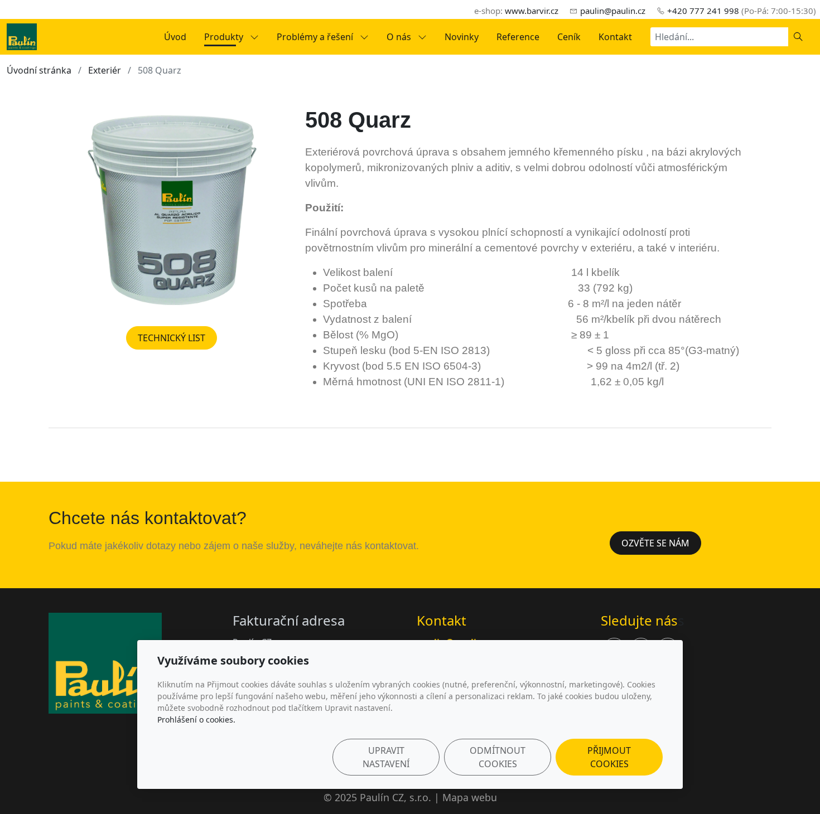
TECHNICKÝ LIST (171, 338)
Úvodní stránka (39, 70)
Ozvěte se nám (655, 543)
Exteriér (104, 70)
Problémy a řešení (316, 37)
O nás (400, 37)
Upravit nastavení (386, 757)
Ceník (569, 37)
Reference (517, 37)
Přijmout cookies (609, 757)
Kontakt (615, 37)
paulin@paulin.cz (612, 10)
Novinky (462, 37)
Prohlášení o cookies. (196, 719)
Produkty (224, 37)
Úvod (175, 37)
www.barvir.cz (531, 10)
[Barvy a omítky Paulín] (22, 36)
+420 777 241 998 (703, 10)
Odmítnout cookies (497, 757)
